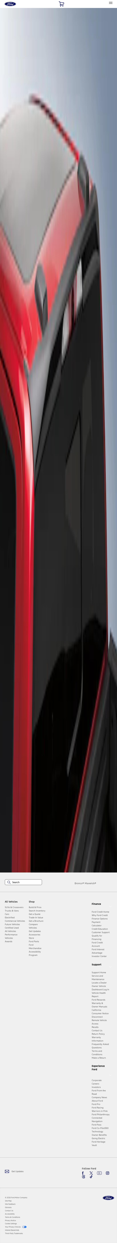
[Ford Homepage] (108, 1198)
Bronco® (79, 883)
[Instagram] (107, 1173)
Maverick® (90, 883)
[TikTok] (91, 1176)
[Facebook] (83, 1173)
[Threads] (83, 1176)
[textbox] (23, 882)
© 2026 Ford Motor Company (16, 1198)
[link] (8, 1201)
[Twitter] (91, 1173)
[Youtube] (99, 1173)
